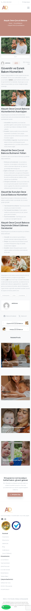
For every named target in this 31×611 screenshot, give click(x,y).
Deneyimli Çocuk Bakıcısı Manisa (14, 362)
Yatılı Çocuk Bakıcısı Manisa (13, 460)
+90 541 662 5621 (7, 2)
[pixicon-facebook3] (2, 519)
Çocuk (13, 295)
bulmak (11, 80)
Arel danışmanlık (5, 295)
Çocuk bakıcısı (22, 295)
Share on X (24, 316)
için (7, 279)
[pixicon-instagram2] (5, 519)
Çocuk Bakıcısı (18, 23)
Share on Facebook (11, 316)
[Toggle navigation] (28, 8)
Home (10, 23)
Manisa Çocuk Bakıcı (10, 395)
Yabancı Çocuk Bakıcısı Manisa (14, 427)
